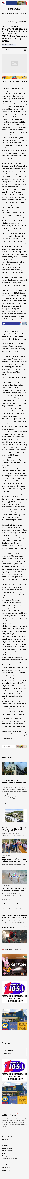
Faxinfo (4, 1153)
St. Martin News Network (10, 22)
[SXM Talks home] (14, 8)
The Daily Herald (7, 13)
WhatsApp (5, 1170)
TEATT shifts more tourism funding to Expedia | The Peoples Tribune (14, 889)
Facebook (4, 1165)
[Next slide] (26, 927)
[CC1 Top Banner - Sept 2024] (14, 3)
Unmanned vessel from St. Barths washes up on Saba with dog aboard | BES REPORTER (14, 903)
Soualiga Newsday (18, 13)
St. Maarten (5, 1139)
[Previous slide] (24, 927)
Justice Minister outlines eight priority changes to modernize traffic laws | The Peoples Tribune (14, 917)
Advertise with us (7, 1136)
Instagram (5, 1167)
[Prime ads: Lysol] (14, 965)
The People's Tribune (8, 1156)
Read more (7, 804)
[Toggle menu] (2, 8)
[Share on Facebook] (21, 50)
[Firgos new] (14, 1020)
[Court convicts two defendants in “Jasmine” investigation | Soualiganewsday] (14, 768)
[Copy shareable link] (18, 50)
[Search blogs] (25, 8)
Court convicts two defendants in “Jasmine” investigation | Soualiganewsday (14, 782)
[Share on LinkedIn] (26, 50)
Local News (5, 1145)
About (3, 1134)
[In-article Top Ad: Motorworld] (14, 77)
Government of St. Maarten (10, 1159)
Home (3, 22)
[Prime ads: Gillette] (14, 992)
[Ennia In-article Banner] (14, 746)
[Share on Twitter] (24, 50)
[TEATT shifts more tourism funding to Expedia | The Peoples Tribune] (14, 877)
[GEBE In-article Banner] (14, 323)
